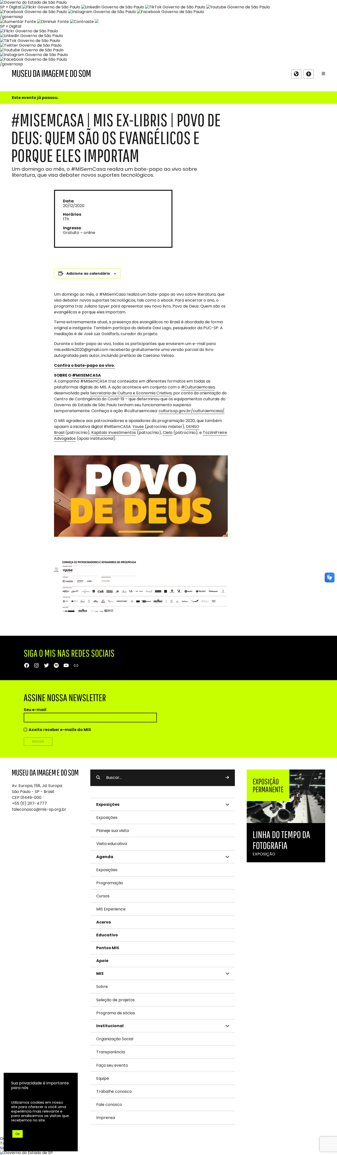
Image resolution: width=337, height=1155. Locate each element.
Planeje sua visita (112, 830)
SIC (3, 1148)
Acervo (103, 922)
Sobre (102, 986)
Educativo (107, 935)
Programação (109, 883)
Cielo (167, 432)
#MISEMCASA (86, 375)
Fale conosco (109, 1104)
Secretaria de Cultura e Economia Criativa (130, 393)
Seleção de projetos (115, 1000)
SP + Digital (10, 7)
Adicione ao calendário (88, 273)
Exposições (106, 817)
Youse (138, 426)
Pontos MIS (107, 947)
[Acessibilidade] (308, 74)
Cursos (103, 896)
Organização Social (114, 1039)
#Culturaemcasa (198, 387)
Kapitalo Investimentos (113, 432)
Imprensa (105, 1117)
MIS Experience (111, 909)
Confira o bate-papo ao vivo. (84, 365)
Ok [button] (17, 1134)
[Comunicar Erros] (97, 21)
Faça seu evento (112, 1065)
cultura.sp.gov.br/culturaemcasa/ (192, 411)
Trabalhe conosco (114, 1091)
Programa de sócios (115, 1013)
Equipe (102, 1078)
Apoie (102, 960)
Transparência (110, 1052)
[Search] (227, 777)
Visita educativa (111, 843)
